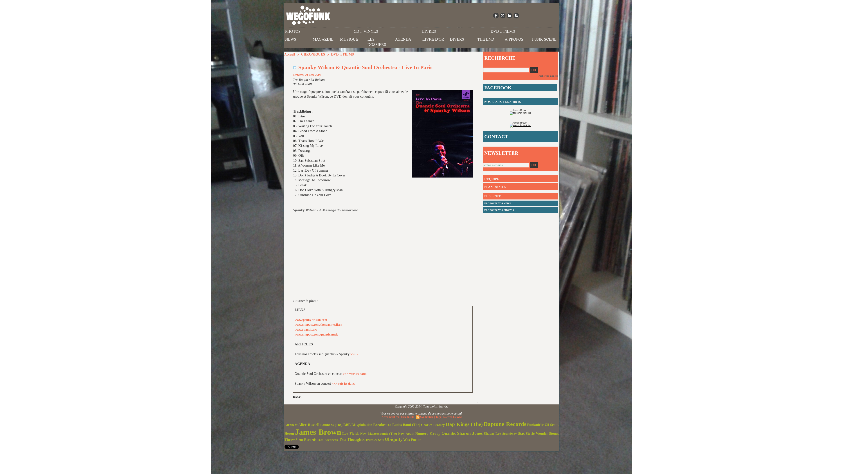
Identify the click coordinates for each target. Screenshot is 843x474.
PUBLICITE (492, 196)
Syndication (427, 416)
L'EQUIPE (491, 178)
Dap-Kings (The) (464, 424)
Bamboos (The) (331, 425)
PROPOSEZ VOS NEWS (497, 203)
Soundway (509, 433)
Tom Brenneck (327, 440)
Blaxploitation (361, 425)
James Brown (318, 432)
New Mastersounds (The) (378, 433)
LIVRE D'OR (433, 39)
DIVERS (457, 39)
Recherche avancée (548, 75)
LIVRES (429, 31)
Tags (438, 416)
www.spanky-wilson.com (311, 319)
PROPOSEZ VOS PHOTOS (499, 210)
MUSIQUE (349, 39)
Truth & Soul (374, 440)
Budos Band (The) (406, 425)
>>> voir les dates (354, 373)
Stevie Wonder (537, 434)
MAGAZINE (323, 39)
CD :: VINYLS (366, 31)
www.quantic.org (306, 329)
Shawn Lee (492, 433)
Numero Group (427, 433)
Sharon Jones (470, 433)
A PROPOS (514, 39)
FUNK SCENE (544, 39)
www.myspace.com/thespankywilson (318, 324)
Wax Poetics (412, 440)
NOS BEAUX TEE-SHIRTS (502, 101)
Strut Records (305, 440)
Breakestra (382, 425)
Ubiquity (394, 439)
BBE (347, 425)
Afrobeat (291, 425)
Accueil (289, 54)
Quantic (448, 433)
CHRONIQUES (313, 54)
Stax (521, 433)
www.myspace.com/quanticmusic (316, 334)
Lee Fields (350, 433)
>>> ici (355, 354)
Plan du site (407, 416)
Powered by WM (452, 416)
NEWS (290, 39)
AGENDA (403, 39)
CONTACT (496, 136)
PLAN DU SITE (495, 186)
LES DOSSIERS (376, 41)
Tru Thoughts (352, 439)
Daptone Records (505, 424)
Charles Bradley (433, 425)
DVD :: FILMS (503, 31)
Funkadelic (535, 425)
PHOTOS (293, 31)
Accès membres (390, 416)
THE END (485, 39)
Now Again (406, 433)
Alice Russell (308, 425)
